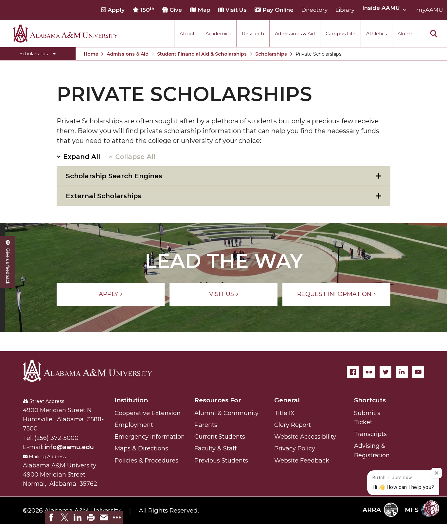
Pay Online (277, 10)
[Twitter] (385, 372)
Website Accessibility (305, 436)
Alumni (406, 33)
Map (203, 10)
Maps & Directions (141, 448)
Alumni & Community (226, 413)
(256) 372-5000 (56, 438)
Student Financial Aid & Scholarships (202, 54)
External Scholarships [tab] (103, 196)
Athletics (376, 33)
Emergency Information (150, 436)
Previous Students (221, 460)
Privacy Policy (294, 448)
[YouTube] (418, 372)
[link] (51, 517)
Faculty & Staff (215, 448)
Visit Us (235, 10)
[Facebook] (353, 372)
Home (91, 54)
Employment (134, 424)
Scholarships (271, 54)
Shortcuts (370, 400)
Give (175, 10)
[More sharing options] (116, 517)
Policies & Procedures (146, 460)
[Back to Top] (415, 442)
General (287, 400)
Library (344, 10)
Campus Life (340, 33)
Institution (131, 400)
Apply (115, 10)
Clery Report (292, 424)
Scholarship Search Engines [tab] (114, 176)
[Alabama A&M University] (93, 370)
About (187, 33)
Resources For (217, 400)
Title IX (284, 413)
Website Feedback (301, 460)
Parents (205, 424)
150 (146, 9)
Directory (314, 10)
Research (253, 33)
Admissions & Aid (295, 33)
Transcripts (370, 434)
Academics (218, 33)
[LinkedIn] (402, 372)
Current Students (219, 436)
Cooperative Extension (148, 413)
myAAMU (429, 10)
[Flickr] (369, 372)
